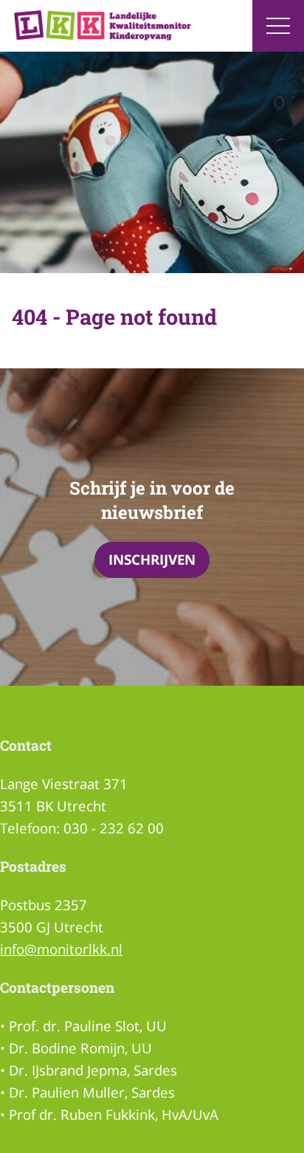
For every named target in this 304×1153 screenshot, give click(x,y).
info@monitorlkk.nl (61, 949)
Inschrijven (152, 559)
